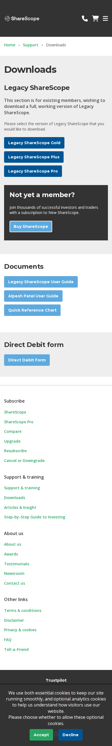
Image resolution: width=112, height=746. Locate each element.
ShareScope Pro (18, 421)
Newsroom (14, 573)
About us (12, 544)
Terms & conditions (22, 610)
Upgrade (12, 441)
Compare (12, 431)
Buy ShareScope (31, 226)
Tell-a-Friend (16, 649)
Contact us (85, 19)
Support (30, 44)
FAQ (7, 639)
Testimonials (16, 563)
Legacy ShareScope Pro (33, 171)
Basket (95, 19)
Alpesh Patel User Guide (33, 296)
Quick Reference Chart (32, 310)
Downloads (14, 497)
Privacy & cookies (20, 629)
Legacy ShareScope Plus (34, 157)
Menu (105, 19)
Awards (11, 554)
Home (9, 44)
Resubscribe (15, 450)
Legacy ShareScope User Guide (41, 281)
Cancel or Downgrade (24, 460)
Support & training (22, 487)
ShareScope (21, 18)
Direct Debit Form (27, 360)
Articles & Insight (20, 507)
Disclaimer (14, 620)
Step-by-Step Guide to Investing (34, 517)
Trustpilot (56, 680)
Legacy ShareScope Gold (34, 142)
